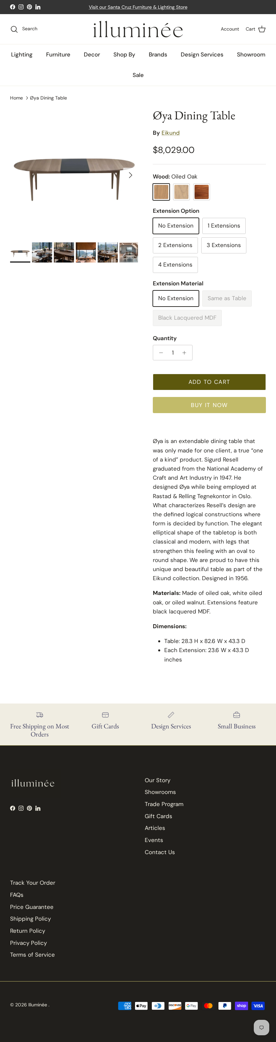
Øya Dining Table (48, 97)
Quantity (165, 338)
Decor (92, 54)
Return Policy (27, 930)
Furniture (58, 54)
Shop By (124, 54)
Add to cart (209, 382)
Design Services (202, 54)
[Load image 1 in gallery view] (74, 172)
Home (16, 97)
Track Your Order (32, 882)
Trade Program (164, 804)
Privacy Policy (28, 943)
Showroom (251, 54)
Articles (155, 828)
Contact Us (160, 852)
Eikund (171, 132)
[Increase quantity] (186, 352)
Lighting (22, 54)
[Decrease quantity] (159, 352)
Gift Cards (158, 816)
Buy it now (209, 405)
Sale (138, 75)
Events (154, 840)
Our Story (157, 780)
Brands (158, 54)
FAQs (17, 894)
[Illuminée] (138, 29)
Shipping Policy (30, 918)
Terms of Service (32, 954)
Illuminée (38, 1005)
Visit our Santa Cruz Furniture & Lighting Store (138, 7)
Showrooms (160, 792)
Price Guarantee (32, 907)
